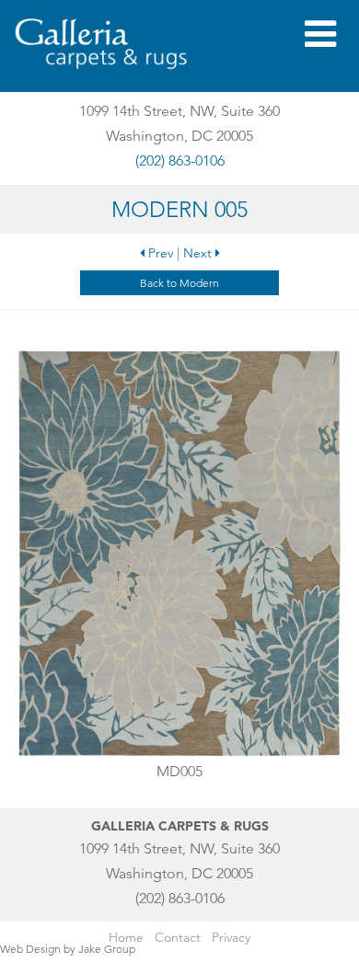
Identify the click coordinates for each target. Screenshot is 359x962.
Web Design (30, 949)
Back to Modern (179, 283)
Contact (178, 937)
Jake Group (106, 949)
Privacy (231, 937)
